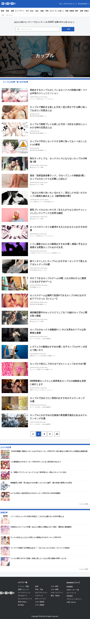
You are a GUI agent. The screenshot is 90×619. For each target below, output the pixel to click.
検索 (68, 29)
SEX (27, 11)
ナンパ (17, 11)
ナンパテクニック (24, 592)
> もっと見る (83, 504)
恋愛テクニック (23, 589)
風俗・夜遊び (55, 595)
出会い (32, 11)
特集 (7, 11)
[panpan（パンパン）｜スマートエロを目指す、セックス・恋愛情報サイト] (9, 4)
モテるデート (22, 595)
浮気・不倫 (39, 589)
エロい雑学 (54, 586)
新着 (2, 11)
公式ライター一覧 (73, 590)
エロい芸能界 (39, 602)
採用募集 (70, 587)
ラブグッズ (39, 595)
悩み (37, 11)
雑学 (76, 11)
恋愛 (12, 11)
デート (22, 11)
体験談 (71, 11)
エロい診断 (54, 589)
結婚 (42, 11)
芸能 (66, 11)
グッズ (57, 11)
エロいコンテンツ (57, 592)
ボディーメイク (40, 599)
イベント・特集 (23, 586)
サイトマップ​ (71, 593)
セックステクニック (25, 599)
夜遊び (86, 11)
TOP (2, 15)
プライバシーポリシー (74, 599)
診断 (81, 11)
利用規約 (70, 596)
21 (57, 434)
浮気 (47, 11)
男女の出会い (22, 602)
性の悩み (21, 605)
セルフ (52, 11)
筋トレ (62, 11)
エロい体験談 (39, 605)
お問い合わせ (71, 602)
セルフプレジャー (41, 592)
